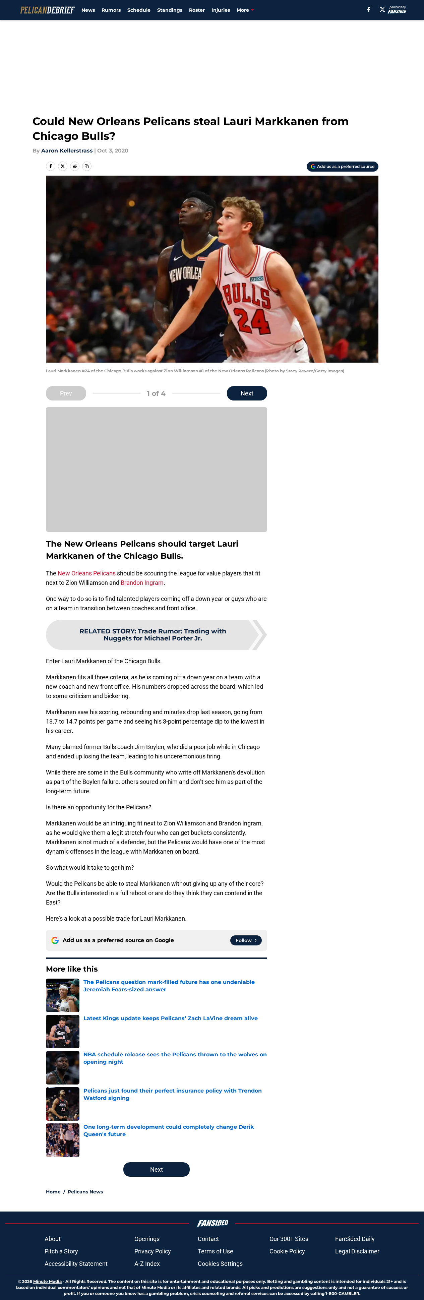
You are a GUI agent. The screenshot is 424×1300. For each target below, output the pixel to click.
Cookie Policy (287, 1251)
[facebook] (368, 9)
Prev (66, 393)
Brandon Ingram (142, 582)
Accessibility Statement (76, 1263)
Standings (169, 10)
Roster (197, 10)
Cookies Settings (220, 1263)
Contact (208, 1238)
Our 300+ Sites (288, 1238)
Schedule (138, 10)
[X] (382, 9)
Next (247, 393)
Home (53, 1192)
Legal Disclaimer (357, 1251)
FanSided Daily (355, 1238)
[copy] (87, 166)
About (53, 1238)
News (88, 10)
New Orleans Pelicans (87, 573)
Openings (147, 1238)
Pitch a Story (61, 1251)
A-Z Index (147, 1263)
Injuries (220, 10)
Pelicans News (85, 1192)
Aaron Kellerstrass (67, 150)
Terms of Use (215, 1251)
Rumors (111, 10)
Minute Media (47, 1281)
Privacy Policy (152, 1251)
